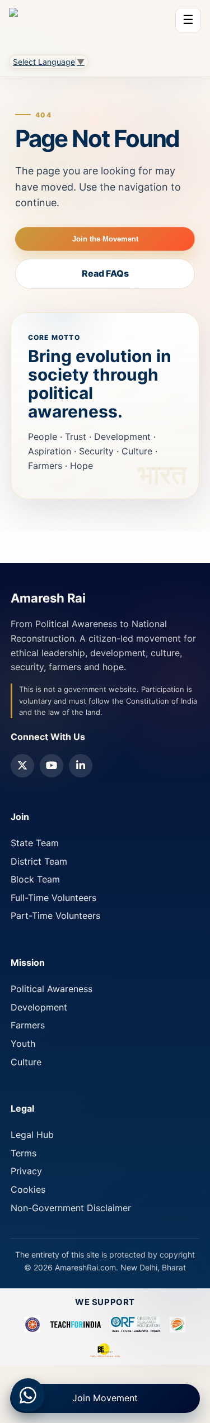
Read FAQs (105, 273)
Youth (23, 1043)
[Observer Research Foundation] (135, 1324)
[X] (22, 765)
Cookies (28, 1189)
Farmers (28, 1025)
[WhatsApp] (28, 1395)
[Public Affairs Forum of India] (105, 1350)
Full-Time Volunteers (53, 897)
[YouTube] (51, 765)
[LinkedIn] (80, 765)
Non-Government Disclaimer (71, 1207)
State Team (35, 842)
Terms (23, 1153)
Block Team (35, 879)
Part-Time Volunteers (55, 915)
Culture (26, 1062)
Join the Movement (105, 239)
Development (39, 1007)
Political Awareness (51, 988)
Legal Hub (32, 1134)
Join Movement (105, 1397)
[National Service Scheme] (32, 1324)
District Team (39, 861)
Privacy (26, 1171)
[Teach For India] (75, 1324)
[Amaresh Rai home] (13, 24)
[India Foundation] (177, 1324)
